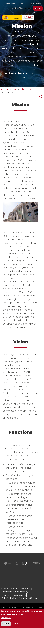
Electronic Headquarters (13, 595)
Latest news (10, 4)
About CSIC (27, 89)
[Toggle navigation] (40, 15)
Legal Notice (7, 592)
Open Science (35, 4)
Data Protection (9, 598)
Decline (16, 623)
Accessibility (26, 588)
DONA (37, 8)
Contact (5, 588)
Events (22, 4)
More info (6, 617)
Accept (6, 623)
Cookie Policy (21, 592)
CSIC (14, 89)
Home (4, 89)
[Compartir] (40, 97)
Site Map (15, 588)
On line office (17, 8)
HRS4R (28, 8)
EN (34, 12)
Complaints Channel (28, 598)
